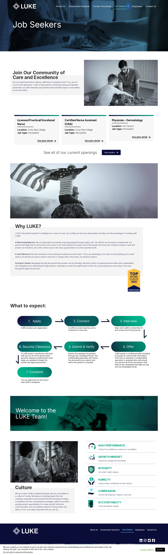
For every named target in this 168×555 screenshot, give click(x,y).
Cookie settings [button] (147, 550)
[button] (128, 6)
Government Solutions (79, 6)
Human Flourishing (102, 6)
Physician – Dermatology (127, 120)
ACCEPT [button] (160, 550)
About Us (60, 6)
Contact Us (151, 6)
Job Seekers (121, 6)
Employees (137, 6)
